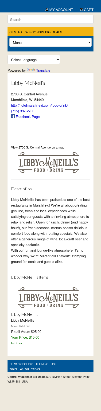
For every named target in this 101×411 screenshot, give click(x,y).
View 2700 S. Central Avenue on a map (37, 147)
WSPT (13, 369)
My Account (60, 9)
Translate (43, 70)
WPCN (35, 369)
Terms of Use (46, 364)
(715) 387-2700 (22, 110)
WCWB (24, 369)
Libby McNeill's (24, 314)
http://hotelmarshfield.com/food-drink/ (39, 105)
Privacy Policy (21, 364)
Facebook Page (27, 116)
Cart (88, 9)
